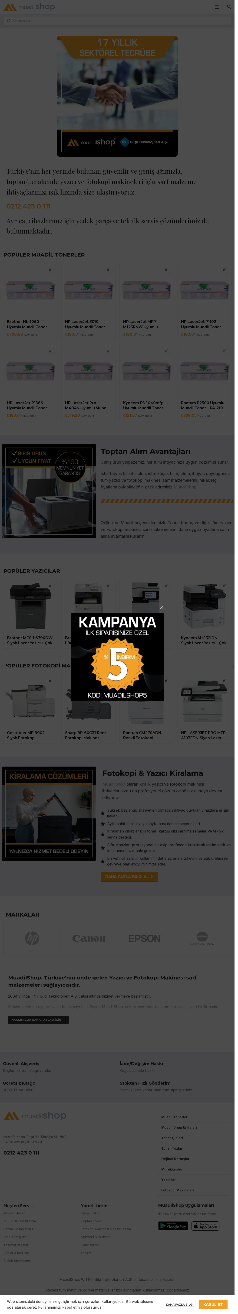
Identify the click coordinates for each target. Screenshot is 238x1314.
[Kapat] (161, 607)
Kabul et (213, 1304)
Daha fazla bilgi (180, 1304)
